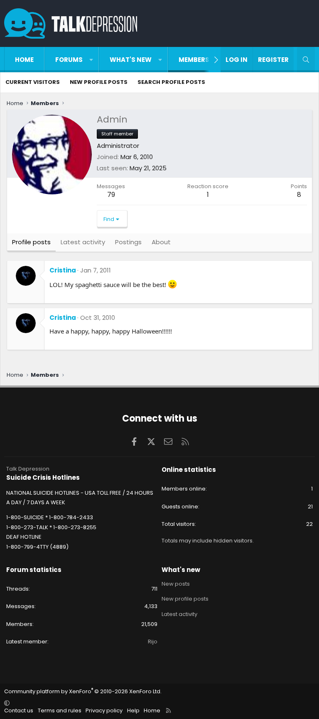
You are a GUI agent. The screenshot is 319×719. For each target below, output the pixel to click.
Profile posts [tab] (31, 242)
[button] (91, 59)
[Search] (306, 59)
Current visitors (32, 82)
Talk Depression (27, 469)
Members (194, 59)
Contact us (18, 710)
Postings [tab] (128, 242)
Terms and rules (59, 710)
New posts (176, 584)
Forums (69, 59)
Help (133, 710)
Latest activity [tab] (83, 242)
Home (24, 59)
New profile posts (99, 82)
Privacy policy (104, 710)
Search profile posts (171, 82)
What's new (131, 59)
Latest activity (179, 614)
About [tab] (161, 242)
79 (111, 194)
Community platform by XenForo (83, 691)
